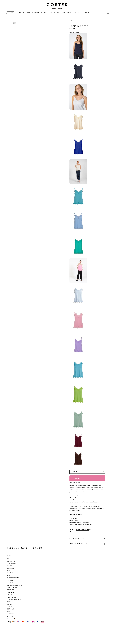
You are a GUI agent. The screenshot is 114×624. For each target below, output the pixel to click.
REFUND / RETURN (12, 582)
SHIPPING (10, 580)
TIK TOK (9, 611)
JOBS (8, 570)
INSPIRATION (59, 13)
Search (10, 12)
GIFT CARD (10, 592)
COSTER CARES (11, 563)
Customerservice (76, 538)
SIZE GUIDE (10, 590)
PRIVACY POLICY (12, 587)
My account (84, 13)
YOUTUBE (10, 616)
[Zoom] (14, 23)
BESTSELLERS (46, 13)
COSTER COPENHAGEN (14, 599)
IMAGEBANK (11, 568)
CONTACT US (11, 561)
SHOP (21, 13)
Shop (72, 21)
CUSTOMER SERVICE (13, 578)
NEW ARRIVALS (32, 13)
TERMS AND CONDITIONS (14, 585)
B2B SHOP (10, 566)
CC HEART (10, 602)
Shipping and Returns (78, 544)
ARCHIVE (9, 604)
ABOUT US (72, 13)
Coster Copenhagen (82, 529)
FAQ (8, 575)
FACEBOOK (10, 614)
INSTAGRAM (10, 609)
